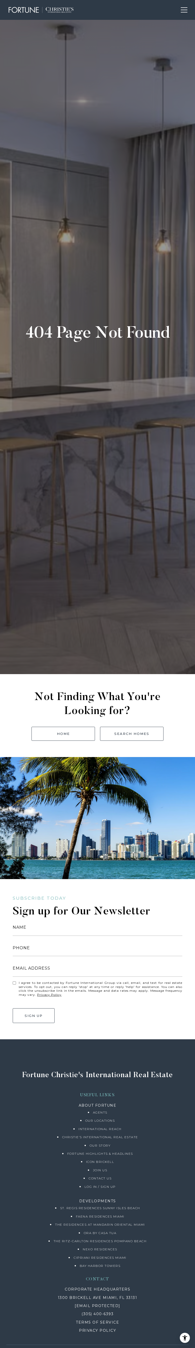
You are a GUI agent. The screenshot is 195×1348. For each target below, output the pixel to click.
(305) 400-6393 (97, 1314)
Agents (100, 1112)
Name (19, 927)
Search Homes (131, 734)
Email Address (31, 968)
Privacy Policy (49, 995)
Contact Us (100, 1178)
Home (63, 734)
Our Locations (100, 1120)
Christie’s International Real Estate (100, 1137)
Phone (21, 947)
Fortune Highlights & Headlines (100, 1154)
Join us (100, 1170)
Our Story (100, 1145)
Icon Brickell (100, 1162)
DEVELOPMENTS (97, 1201)
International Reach (100, 1129)
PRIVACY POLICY (97, 1330)
